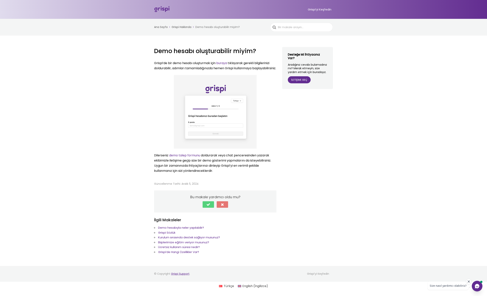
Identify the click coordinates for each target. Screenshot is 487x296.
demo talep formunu (184, 155)
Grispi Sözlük (166, 233)
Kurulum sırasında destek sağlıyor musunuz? (189, 237)
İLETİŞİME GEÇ (299, 80)
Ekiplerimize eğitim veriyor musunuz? (183, 242)
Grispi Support (180, 274)
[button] (208, 204)
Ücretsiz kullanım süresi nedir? (179, 247)
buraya (221, 63)
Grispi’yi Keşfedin (319, 9)
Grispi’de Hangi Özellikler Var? (178, 252)
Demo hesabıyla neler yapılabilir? (181, 228)
